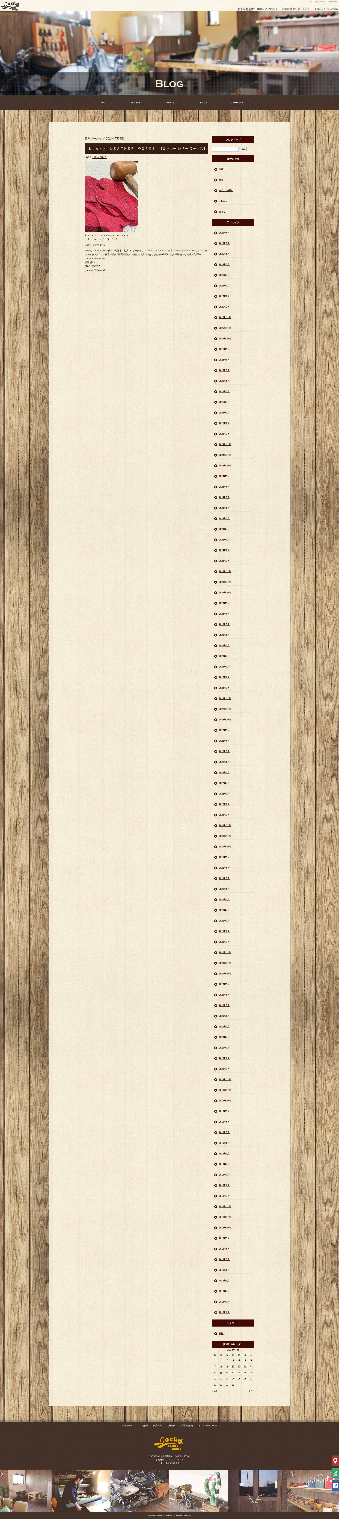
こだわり (136, 102)
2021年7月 (224, 878)
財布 (221, 169)
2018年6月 (224, 1270)
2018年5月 (224, 1280)
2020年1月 (224, 1069)
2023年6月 (224, 635)
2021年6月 (224, 889)
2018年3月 (224, 1301)
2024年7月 (224, 497)
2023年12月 (225, 571)
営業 (221, 180)
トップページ (102, 102)
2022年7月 (224, 751)
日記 (221, 1333)
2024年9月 (224, 476)
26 (245, 1379)
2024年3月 (224, 539)
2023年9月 (224, 603)
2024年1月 (224, 561)
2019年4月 (224, 1164)
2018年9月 (224, 1238)
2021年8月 (224, 867)
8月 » (251, 1391)
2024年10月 (225, 465)
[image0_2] (111, 229)
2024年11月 (225, 455)
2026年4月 (224, 275)
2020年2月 (224, 1058)
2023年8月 (224, 613)
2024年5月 (224, 518)
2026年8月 (224, 232)
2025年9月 (224, 349)
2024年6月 (224, 508)
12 (245, 1366)
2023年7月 (224, 624)
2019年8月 (224, 1122)
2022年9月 (224, 730)
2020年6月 (224, 1016)
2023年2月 (224, 677)
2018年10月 (225, 1227)
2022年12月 (225, 698)
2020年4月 (224, 1037)
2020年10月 (225, 973)
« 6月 (214, 1391)
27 (251, 1379)
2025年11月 (225, 328)
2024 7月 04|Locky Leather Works (323, 2)
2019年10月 (225, 1100)
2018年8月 (224, 1249)
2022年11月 (225, 709)
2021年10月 (225, 846)
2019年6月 (224, 1143)
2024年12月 (225, 444)
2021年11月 (225, 836)
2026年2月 (224, 296)
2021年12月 (225, 825)
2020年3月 (224, 1047)
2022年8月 (224, 740)
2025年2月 (224, 423)
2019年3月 (224, 1174)
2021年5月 (224, 899)
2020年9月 (224, 984)
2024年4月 (224, 529)
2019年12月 (225, 1079)
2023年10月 (225, 592)
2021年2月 (224, 931)
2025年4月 (224, 402)
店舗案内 (203, 102)
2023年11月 (225, 582)
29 (221, 1385)
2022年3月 (224, 793)
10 (233, 1366)
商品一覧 (169, 102)
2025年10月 (225, 338)
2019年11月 (225, 1090)
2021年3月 (224, 920)
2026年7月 (224, 243)
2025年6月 (224, 381)
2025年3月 (224, 412)
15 (221, 1372)
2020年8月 (224, 994)
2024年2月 (224, 550)
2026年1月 (224, 307)
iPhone (223, 201)
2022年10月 (225, 719)
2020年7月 (224, 1005)
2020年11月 (225, 963)
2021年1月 (224, 942)
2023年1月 (224, 688)
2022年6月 (224, 762)
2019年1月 (224, 1196)
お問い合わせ (237, 102)
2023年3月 (224, 666)
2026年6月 (224, 254)
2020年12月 (225, 952)
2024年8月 (224, 486)
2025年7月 (224, 370)
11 (239, 1366)
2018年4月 (224, 1291)
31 (233, 1385)
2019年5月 (224, 1153)
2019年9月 (224, 1111)
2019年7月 (224, 1132)
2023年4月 (224, 656)
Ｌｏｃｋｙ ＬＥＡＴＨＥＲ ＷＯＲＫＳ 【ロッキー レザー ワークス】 (147, 148)
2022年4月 (224, 783)
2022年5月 (224, 772)
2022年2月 (224, 804)
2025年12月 (225, 317)
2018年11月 (225, 1217)
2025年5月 (224, 391)
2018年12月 (225, 1206)
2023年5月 (224, 645)
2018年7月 (224, 1259)
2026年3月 (224, 285)
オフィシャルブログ (207, 1425)
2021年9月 (224, 857)
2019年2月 (224, 1185)
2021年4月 (224, 910)
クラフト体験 (226, 190)
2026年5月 (224, 264)
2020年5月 (224, 1026)
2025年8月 (224, 359)
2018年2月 (224, 1312)
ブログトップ (233, 139)
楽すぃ (222, 211)
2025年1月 (224, 434)
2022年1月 (224, 815)
